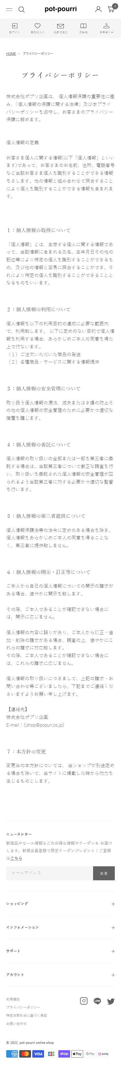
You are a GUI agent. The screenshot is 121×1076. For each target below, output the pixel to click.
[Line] (97, 1003)
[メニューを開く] (9, 9)
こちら (16, 858)
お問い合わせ (16, 1024)
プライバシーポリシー (23, 1007)
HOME (11, 53)
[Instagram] (83, 1002)
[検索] (22, 10)
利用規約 (13, 999)
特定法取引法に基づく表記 (26, 1015)
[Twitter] (111, 1002)
